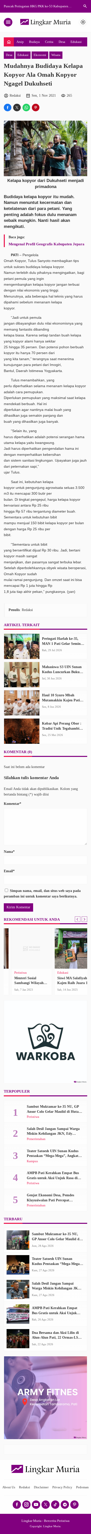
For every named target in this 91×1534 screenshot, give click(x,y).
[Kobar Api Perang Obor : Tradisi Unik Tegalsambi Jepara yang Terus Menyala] (21, 731)
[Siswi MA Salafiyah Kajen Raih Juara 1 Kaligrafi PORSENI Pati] (67, 948)
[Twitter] (45, 1504)
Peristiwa (13, 972)
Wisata (55, 55)
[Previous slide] (77, 919)
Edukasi (76, 42)
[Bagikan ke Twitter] (17, 107)
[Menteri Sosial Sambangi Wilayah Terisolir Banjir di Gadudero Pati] (24, 948)
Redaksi (24, 1487)
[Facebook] (17, 1504)
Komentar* (12, 804)
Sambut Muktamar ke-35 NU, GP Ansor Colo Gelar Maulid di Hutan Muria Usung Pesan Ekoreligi (54, 1111)
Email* (9, 871)
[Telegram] (65, 1504)
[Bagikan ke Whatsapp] (26, 107)
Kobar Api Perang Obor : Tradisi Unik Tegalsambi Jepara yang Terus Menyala (63, 728)
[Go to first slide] (84, 919)
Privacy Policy (62, 1487)
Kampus (32, 1161)
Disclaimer (41, 1487)
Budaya (34, 42)
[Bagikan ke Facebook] (7, 107)
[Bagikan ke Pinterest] (35, 107)
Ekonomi (40, 55)
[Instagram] (26, 1504)
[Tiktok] (55, 1504)
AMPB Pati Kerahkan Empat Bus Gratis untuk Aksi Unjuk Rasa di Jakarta (53, 1178)
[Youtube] (36, 1504)
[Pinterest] (74, 1504)
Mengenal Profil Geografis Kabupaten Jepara (46, 244)
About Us (8, 1487)
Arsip (20, 42)
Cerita (49, 42)
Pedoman (82, 1487)
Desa (62, 42)
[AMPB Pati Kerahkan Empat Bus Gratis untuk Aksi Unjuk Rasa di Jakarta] (18, 1314)
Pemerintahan (36, 1139)
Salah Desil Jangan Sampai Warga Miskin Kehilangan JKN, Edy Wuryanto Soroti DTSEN (53, 1134)
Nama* (9, 852)
